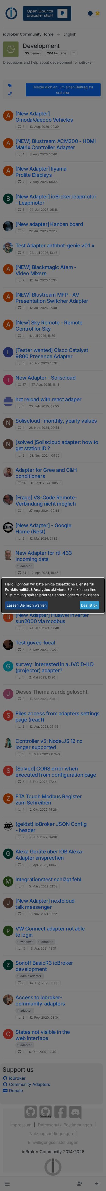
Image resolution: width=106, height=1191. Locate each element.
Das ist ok (89, 605)
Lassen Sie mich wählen (27, 605)
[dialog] (53, 595)
